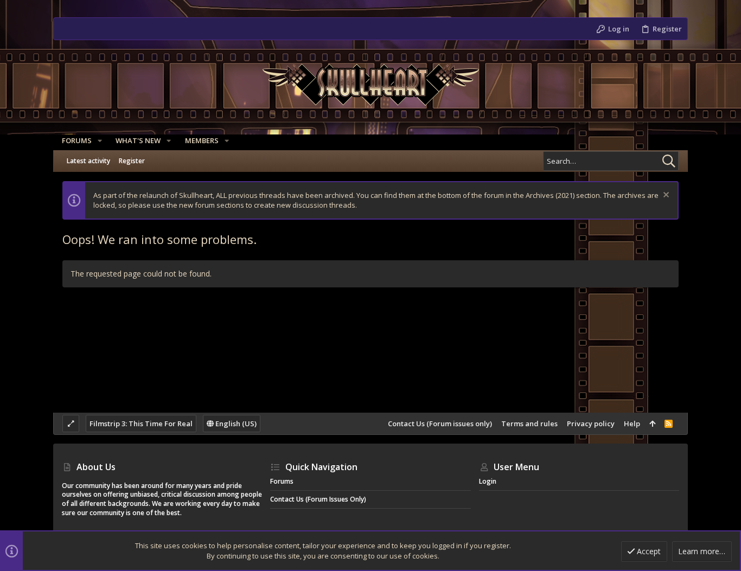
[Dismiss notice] (664, 196)
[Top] (652, 423)
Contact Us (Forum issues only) (440, 423)
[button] (100, 141)
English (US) (235, 423)
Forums (281, 481)
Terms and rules (529, 423)
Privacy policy (591, 423)
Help (632, 423)
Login (487, 481)
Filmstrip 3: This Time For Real (141, 423)
